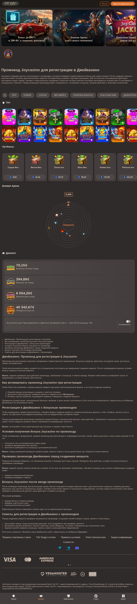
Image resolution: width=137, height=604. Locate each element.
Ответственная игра (96, 537)
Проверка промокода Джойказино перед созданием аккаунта (31, 348)
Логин (104, 4)
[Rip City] (55, 117)
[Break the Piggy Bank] (9, 134)
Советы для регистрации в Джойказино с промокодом (28, 352)
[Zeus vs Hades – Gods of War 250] (55, 134)
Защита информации (121, 537)
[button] (68, 95)
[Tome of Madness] (24, 117)
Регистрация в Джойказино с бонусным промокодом (27, 343)
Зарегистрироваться (123, 4)
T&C (90, 323)
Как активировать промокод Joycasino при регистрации (29, 341)
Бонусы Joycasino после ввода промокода (23, 350)
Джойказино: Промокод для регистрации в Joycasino (28, 339)
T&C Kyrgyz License (46, 537)
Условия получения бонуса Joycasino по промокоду (27, 346)
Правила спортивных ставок (16, 537)
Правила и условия (70, 537)
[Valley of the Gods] (24, 134)
